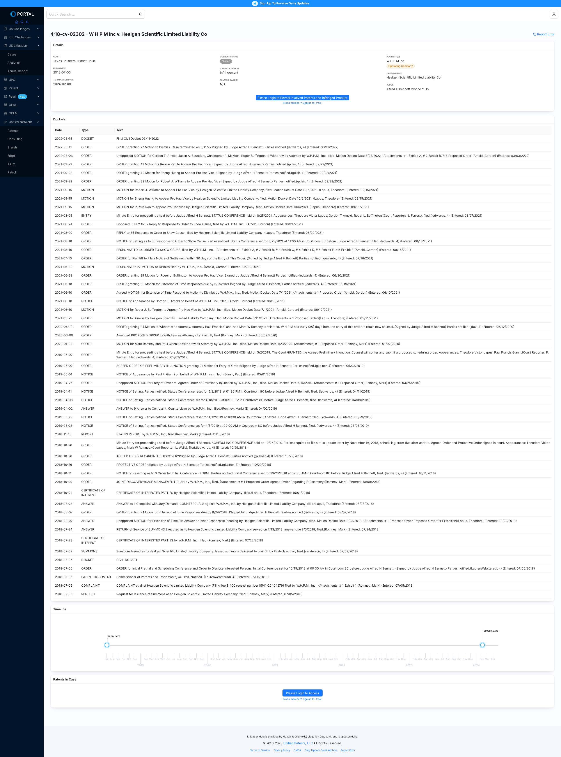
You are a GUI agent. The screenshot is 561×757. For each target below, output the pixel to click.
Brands (12, 147)
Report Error (545, 34)
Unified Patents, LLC (298, 743)
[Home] (16, 22)
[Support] (22, 22)
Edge (11, 155)
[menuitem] (21, 29)
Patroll (11, 172)
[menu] (22, 71)
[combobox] (93, 14)
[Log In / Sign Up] (27, 22)
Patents (12, 130)
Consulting (15, 139)
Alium (11, 164)
